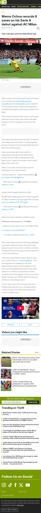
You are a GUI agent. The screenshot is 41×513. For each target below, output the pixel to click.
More (36, 352)
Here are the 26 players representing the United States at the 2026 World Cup (21, 425)
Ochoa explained (25, 260)
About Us (22, 491)
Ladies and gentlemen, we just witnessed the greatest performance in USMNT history (26, 372)
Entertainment (23, 6)
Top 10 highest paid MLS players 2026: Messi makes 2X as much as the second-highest (19, 431)
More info (20, 505)
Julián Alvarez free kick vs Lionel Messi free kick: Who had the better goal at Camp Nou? (21, 443)
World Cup (6, 6)
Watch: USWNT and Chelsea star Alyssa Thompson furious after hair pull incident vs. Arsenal (19, 450)
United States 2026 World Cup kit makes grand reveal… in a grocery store (20, 463)
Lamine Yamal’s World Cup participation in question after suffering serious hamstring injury (24, 384)
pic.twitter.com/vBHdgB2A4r (13, 177)
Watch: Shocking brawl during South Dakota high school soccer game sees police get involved (26, 360)
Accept (4, 510)
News (14, 6)
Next (30, 325)
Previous (10, 325)
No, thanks (13, 510)
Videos (33, 6)
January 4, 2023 (8, 184)
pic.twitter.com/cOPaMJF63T (14, 230)
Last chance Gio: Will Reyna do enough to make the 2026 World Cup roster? (20, 457)
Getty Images (5, 80)
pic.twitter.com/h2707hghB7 (17, 202)
